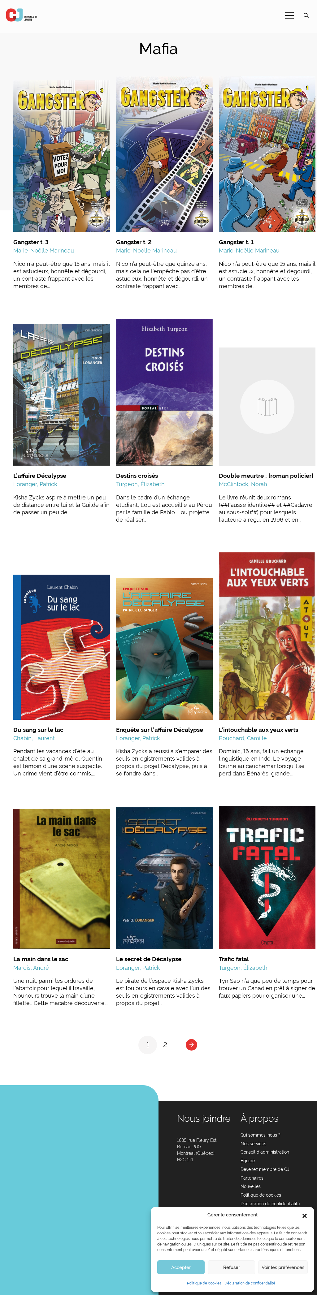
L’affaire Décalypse (39, 475)
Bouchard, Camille (243, 738)
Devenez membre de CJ (265, 1169)
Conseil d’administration (265, 1152)
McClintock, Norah (243, 484)
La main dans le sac (40, 959)
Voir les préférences (283, 1267)
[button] (305, 1215)
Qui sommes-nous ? (260, 1135)
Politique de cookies (204, 1283)
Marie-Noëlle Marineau (43, 250)
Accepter (181, 1267)
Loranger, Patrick (35, 484)
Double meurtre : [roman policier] (266, 475)
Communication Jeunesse (21, 15)
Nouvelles (251, 1186)
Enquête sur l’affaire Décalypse (159, 729)
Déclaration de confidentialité (249, 1283)
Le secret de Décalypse (148, 959)
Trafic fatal (234, 959)
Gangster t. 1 (236, 242)
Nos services (253, 1143)
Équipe (248, 1160)
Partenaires (252, 1178)
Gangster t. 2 (134, 242)
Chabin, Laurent (34, 738)
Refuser (231, 1267)
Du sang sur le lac (38, 729)
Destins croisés (137, 475)
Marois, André (31, 968)
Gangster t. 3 (31, 242)
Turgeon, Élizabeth (140, 484)
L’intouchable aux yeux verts (258, 729)
